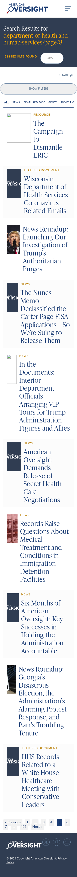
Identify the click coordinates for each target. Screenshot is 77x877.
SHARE (64, 75)
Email (67, 842)
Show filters (38, 88)
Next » (37, 827)
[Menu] (67, 8)
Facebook (56, 842)
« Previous (13, 822)
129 (23, 827)
